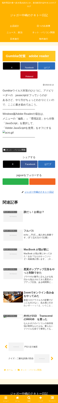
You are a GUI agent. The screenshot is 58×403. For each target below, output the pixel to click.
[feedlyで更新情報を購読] (16, 181)
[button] (52, 385)
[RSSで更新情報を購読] (42, 181)
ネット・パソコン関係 (15, 150)
